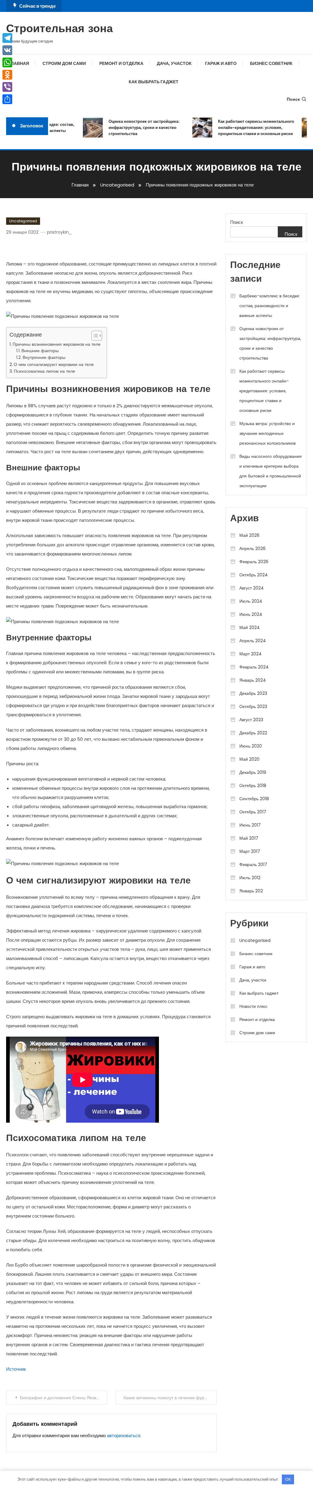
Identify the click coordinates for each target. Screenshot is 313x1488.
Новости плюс (253, 1006)
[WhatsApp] (7, 62)
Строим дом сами (64, 63)
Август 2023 (251, 720)
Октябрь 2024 (253, 575)
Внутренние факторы (44, 357)
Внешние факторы (40, 351)
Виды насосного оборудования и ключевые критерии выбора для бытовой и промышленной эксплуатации (270, 471)
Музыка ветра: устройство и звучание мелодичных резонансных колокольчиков (267, 433)
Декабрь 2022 (253, 733)
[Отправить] (7, 99)
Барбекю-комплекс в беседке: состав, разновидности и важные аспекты (269, 305)
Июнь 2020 (250, 746)
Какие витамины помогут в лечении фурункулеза (169, 1398)
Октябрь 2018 (252, 785)
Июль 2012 (249, 878)
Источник (16, 1369)
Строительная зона (59, 29)
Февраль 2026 (253, 562)
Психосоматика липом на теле (44, 371)
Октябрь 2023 (253, 706)
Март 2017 (249, 851)
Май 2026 (249, 535)
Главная (18, 63)
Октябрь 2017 (252, 812)
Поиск (293, 99)
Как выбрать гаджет (154, 82)
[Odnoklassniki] (7, 75)
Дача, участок (174, 63)
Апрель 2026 (252, 548)
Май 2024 (249, 627)
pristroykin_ (59, 232)
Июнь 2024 (250, 614)
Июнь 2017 (250, 825)
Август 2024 (251, 588)
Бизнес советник (271, 63)
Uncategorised (23, 221)
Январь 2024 (252, 680)
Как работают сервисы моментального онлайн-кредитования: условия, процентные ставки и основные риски (249, 128)
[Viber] (7, 87)
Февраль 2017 (253, 864)
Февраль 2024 (254, 667)
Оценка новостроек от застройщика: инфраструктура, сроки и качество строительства (136, 128)
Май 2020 (249, 759)
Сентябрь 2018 (254, 799)
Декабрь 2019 (252, 772)
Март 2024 (250, 654)
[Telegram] (7, 38)
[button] (94, 335)
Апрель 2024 (252, 641)
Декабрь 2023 (253, 693)
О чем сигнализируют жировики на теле (54, 364)
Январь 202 (251, 891)
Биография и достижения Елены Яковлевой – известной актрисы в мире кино (63, 1398)
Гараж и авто (221, 63)
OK (288, 1479)
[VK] (7, 50)
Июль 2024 (250, 601)
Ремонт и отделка (121, 63)
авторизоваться (123, 1435)
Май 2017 (248, 838)
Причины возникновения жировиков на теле (57, 344)
